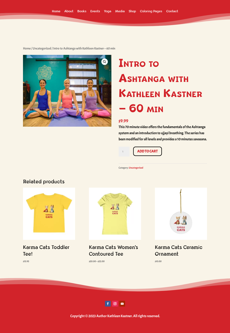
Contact (172, 11)
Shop (132, 11)
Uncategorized (42, 48)
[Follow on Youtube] (122, 304)
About (68, 11)
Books (81, 11)
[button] (104, 61)
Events (95, 11)
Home (56, 11)
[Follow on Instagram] (115, 304)
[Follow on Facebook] (108, 304)
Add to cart (147, 151)
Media (120, 11)
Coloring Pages (151, 11)
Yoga (107, 11)
